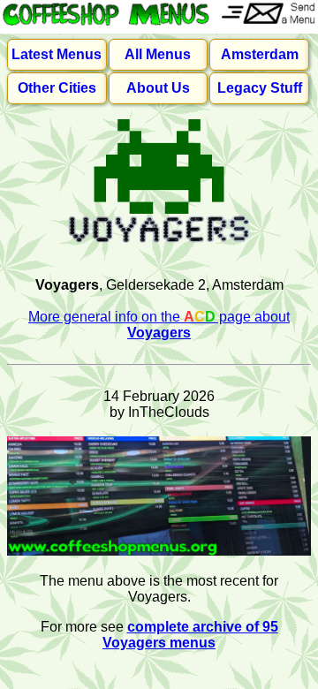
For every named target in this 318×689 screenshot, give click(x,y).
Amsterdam (260, 54)
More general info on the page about (159, 324)
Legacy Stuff (259, 87)
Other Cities (57, 87)
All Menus (158, 54)
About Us (158, 87)
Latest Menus (56, 54)
